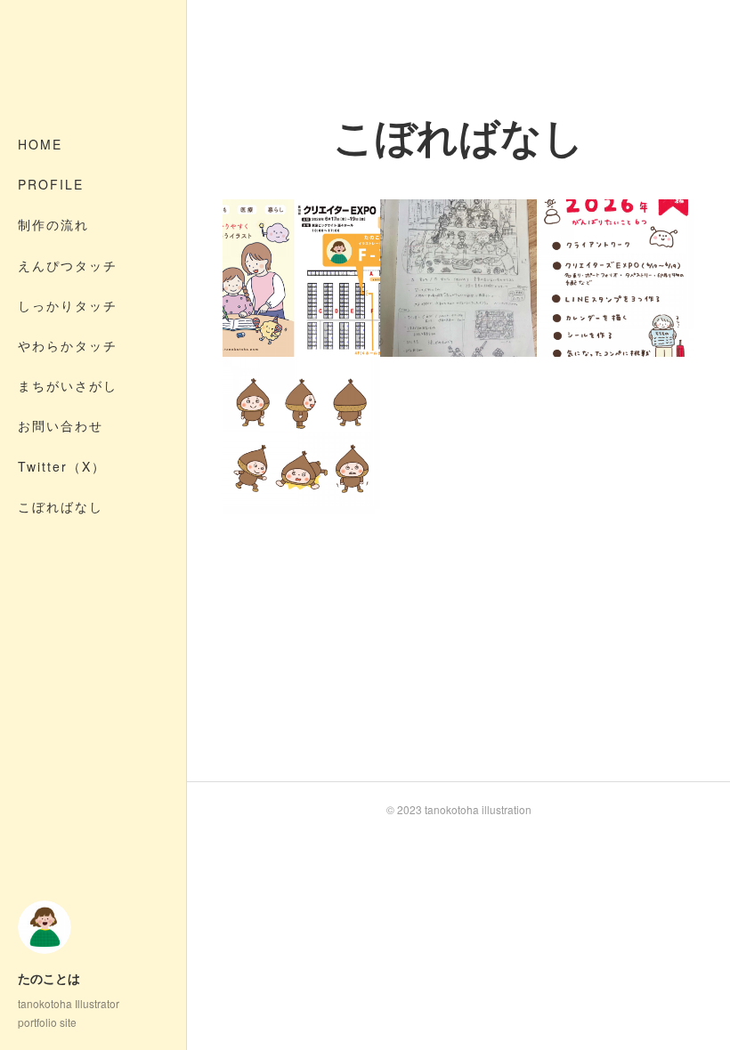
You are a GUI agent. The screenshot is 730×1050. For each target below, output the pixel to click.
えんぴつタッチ (68, 265)
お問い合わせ (60, 425)
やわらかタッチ (68, 345)
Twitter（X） (62, 466)
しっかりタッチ (68, 305)
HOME (40, 144)
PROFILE (51, 184)
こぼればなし (60, 506)
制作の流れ (53, 224)
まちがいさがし (68, 385)
